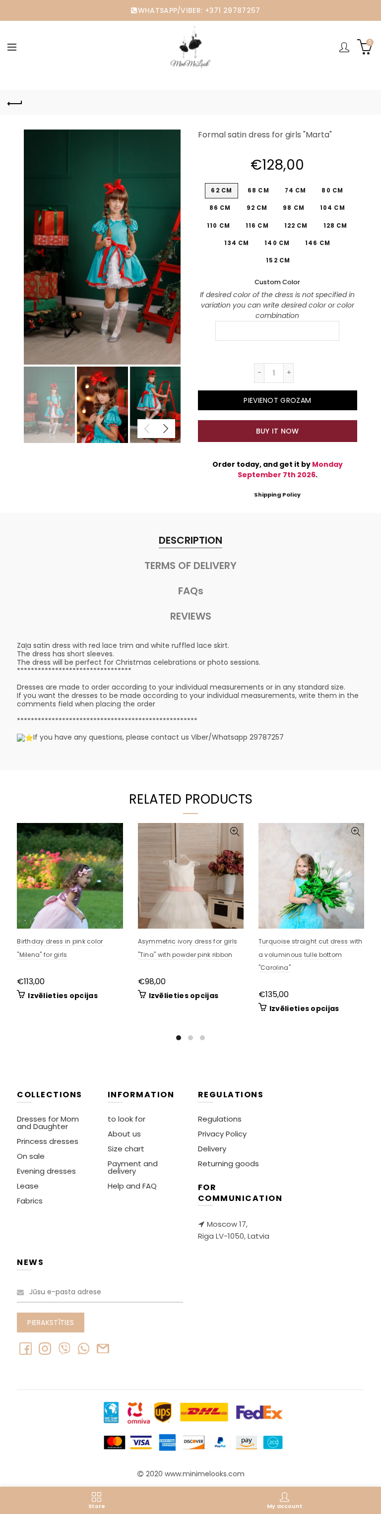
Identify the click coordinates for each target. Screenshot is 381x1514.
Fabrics (30, 1201)
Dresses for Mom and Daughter (48, 1123)
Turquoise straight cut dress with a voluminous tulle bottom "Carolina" (310, 954)
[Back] (14, 102)
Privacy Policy (222, 1134)
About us (124, 1134)
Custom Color (277, 282)
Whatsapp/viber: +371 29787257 (199, 10)
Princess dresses (47, 1141)
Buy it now (277, 431)
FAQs (190, 591)
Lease (28, 1186)
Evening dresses (46, 1171)
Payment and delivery (133, 1167)
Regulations (220, 1119)
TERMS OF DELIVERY (190, 565)
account (344, 47)
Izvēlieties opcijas (63, 995)
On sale (31, 1156)
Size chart (126, 1148)
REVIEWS (190, 616)
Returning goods (228, 1163)
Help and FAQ (132, 1186)
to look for (126, 1119)
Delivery (212, 1148)
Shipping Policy (277, 495)
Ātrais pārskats (114, 831)
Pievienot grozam (277, 400)
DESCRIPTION (190, 540)
